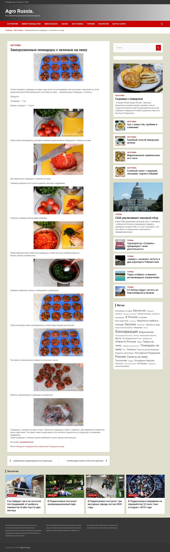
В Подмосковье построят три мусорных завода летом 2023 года (105, 504)
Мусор (118, 338)
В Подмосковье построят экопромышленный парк (62, 503)
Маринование (146, 332)
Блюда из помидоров (25, 446)
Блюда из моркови (130, 314)
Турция (130, 361)
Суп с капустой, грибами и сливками (142, 126)
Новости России (125, 341)
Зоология (140, 325)
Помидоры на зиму (56, 446)
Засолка (130, 324)
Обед (139, 342)
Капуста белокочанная (124, 328)
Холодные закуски (144, 360)
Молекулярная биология (123, 335)
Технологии (121, 360)
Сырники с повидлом (129, 98)
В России (131, 317)
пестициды (142, 363)
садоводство (152, 364)
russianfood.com (27, 442)
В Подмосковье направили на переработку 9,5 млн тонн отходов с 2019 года (145, 504)
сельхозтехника (122, 366)
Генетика (133, 321)
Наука (64, 24)
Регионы (131, 349)
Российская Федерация (147, 353)
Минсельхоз (51, 24)
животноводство (130, 364)
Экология (103, 24)
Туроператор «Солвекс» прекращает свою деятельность (141, 246)
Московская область (148, 335)
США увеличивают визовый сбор (136, 217)
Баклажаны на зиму (123, 311)
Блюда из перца (144, 314)
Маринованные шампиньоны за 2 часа (143, 157)
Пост (124, 350)
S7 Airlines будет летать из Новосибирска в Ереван (142, 291)
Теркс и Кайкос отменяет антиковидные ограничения (143, 276)
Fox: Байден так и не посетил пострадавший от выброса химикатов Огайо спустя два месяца (24, 506)
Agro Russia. (19, 11)
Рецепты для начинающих (148, 350)
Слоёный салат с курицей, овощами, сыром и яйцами (142, 172)
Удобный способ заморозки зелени (143, 141)
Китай (145, 328)
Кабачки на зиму (153, 325)
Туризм (91, 24)
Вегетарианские (41, 446)
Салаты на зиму (137, 356)
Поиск (158, 48)
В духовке (143, 317)
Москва (136, 335)
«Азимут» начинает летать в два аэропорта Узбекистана (143, 260)
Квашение (138, 327)
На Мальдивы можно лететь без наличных (85, 461)
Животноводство (31, 24)
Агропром (12, 24)
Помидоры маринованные (131, 346)
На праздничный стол (132, 338)
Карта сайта (119, 24)
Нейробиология (147, 338)
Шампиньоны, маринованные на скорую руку (32, 461)
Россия (120, 356)
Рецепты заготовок (124, 353)
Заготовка (77, 24)
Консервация (126, 331)
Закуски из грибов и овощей (136, 322)
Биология (139, 310)
